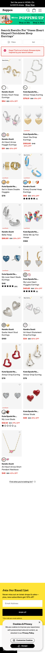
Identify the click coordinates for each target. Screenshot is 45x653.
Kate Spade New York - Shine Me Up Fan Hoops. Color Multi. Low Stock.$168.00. (33, 222)
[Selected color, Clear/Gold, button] (25, 275)
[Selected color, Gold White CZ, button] (4, 88)
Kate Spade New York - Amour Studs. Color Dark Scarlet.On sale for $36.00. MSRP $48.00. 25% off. (33, 405)
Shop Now (30, 5)
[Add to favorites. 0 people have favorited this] (19, 60)
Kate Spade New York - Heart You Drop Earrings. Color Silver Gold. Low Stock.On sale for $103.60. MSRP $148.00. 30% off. (33, 128)
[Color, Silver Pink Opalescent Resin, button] (8, 460)
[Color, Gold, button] (29, 88)
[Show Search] (28, 10)
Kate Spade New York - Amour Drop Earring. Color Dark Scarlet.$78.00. (12, 361)
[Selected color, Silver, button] (25, 88)
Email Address (11, 603)
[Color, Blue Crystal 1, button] (33, 182)
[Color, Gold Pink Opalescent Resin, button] (8, 135)
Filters (13, 42)
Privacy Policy (28, 633)
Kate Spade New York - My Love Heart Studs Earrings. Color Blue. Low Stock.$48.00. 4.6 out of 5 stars (12, 269)
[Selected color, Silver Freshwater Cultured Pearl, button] (4, 325)
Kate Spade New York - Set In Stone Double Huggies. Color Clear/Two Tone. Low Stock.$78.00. (12, 176)
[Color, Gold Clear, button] (8, 182)
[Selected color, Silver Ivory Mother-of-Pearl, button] (25, 325)
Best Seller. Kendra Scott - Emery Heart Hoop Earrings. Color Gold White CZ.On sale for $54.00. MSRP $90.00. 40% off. (12, 80)
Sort (33, 42)
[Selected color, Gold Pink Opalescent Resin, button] (4, 460)
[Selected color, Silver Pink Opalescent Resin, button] (4, 135)
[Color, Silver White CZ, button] (8, 88)
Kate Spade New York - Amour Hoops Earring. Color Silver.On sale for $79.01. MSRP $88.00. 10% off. (33, 80)
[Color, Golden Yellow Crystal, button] (37, 182)
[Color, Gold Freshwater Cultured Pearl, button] (8, 325)
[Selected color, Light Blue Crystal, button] (25, 182)
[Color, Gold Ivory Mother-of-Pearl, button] (29, 325)
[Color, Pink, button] (29, 275)
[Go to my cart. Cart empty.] (34, 10)
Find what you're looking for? (21, 482)
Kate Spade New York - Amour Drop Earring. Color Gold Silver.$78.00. (33, 361)
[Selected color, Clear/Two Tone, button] (4, 182)
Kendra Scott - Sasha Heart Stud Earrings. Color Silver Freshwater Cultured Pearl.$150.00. (12, 318)
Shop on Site (24, 23)
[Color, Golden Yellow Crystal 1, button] (29, 182)
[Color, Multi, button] (8, 412)
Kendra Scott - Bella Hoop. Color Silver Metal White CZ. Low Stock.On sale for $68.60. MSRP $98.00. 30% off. (12, 222)
